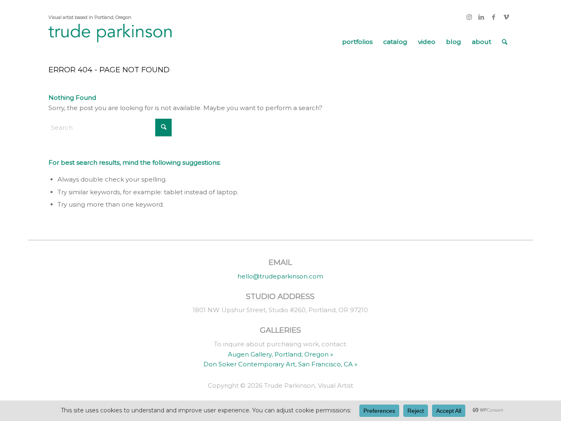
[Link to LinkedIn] (481, 17)
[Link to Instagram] (469, 17)
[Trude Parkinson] (110, 42)
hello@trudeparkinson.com (280, 276)
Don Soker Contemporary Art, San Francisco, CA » (280, 364)
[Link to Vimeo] (506, 17)
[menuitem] (357, 42)
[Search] (505, 42)
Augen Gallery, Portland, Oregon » (280, 354)
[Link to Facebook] (494, 17)
